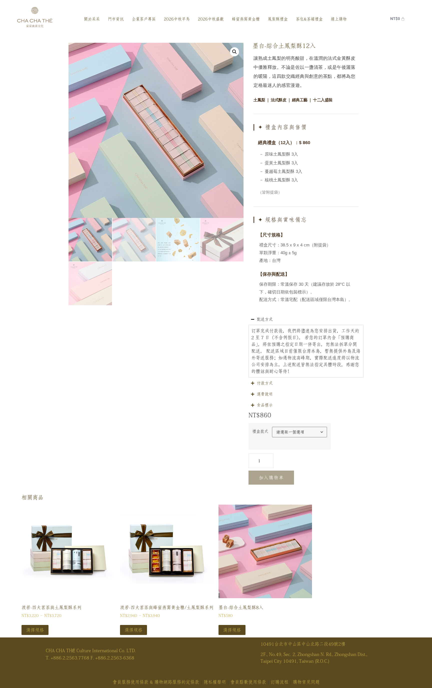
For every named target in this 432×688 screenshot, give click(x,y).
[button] (234, 51)
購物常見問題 (306, 682)
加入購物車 (271, 477)
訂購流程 (279, 682)
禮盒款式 (260, 431)
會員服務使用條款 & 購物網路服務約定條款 (155, 682)
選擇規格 (35, 630)
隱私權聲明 (215, 682)
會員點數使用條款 (248, 682)
